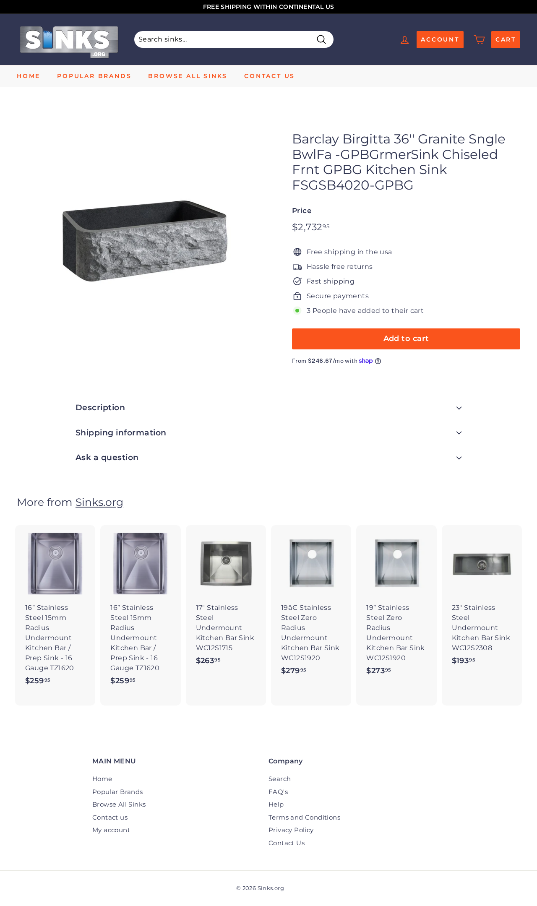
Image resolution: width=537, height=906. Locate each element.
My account (111, 830)
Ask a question (107, 457)
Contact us (269, 76)
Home (28, 76)
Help (276, 804)
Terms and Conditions (304, 817)
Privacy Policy (291, 830)
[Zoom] (140, 232)
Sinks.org (99, 502)
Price (302, 210)
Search (279, 779)
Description (100, 407)
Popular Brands (94, 76)
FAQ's (278, 792)
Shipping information (121, 432)
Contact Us (286, 843)
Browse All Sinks (187, 76)
